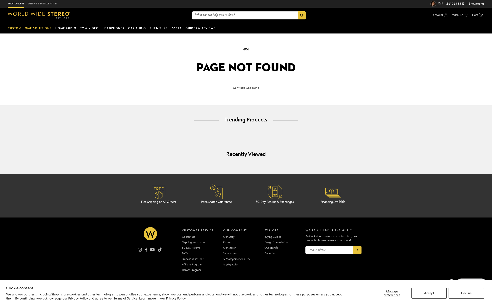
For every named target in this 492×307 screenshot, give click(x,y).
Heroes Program (191, 270)
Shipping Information (194, 242)
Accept (429, 293)
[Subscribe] (357, 250)
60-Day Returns (191, 248)
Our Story (228, 237)
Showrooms (230, 253)
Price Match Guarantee (216, 202)
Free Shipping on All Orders (158, 202)
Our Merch (229, 248)
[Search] (302, 15)
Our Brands (271, 248)
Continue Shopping (246, 88)
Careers (227, 242)
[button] (477, 15)
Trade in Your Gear (193, 259)
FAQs (185, 253)
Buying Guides (272, 237)
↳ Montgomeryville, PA (236, 259)
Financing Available (333, 202)
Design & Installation (276, 242)
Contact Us (188, 237)
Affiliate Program (192, 264)
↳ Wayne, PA (230, 264)
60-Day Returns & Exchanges (275, 202)
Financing (270, 253)
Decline (466, 293)
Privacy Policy (176, 298)
